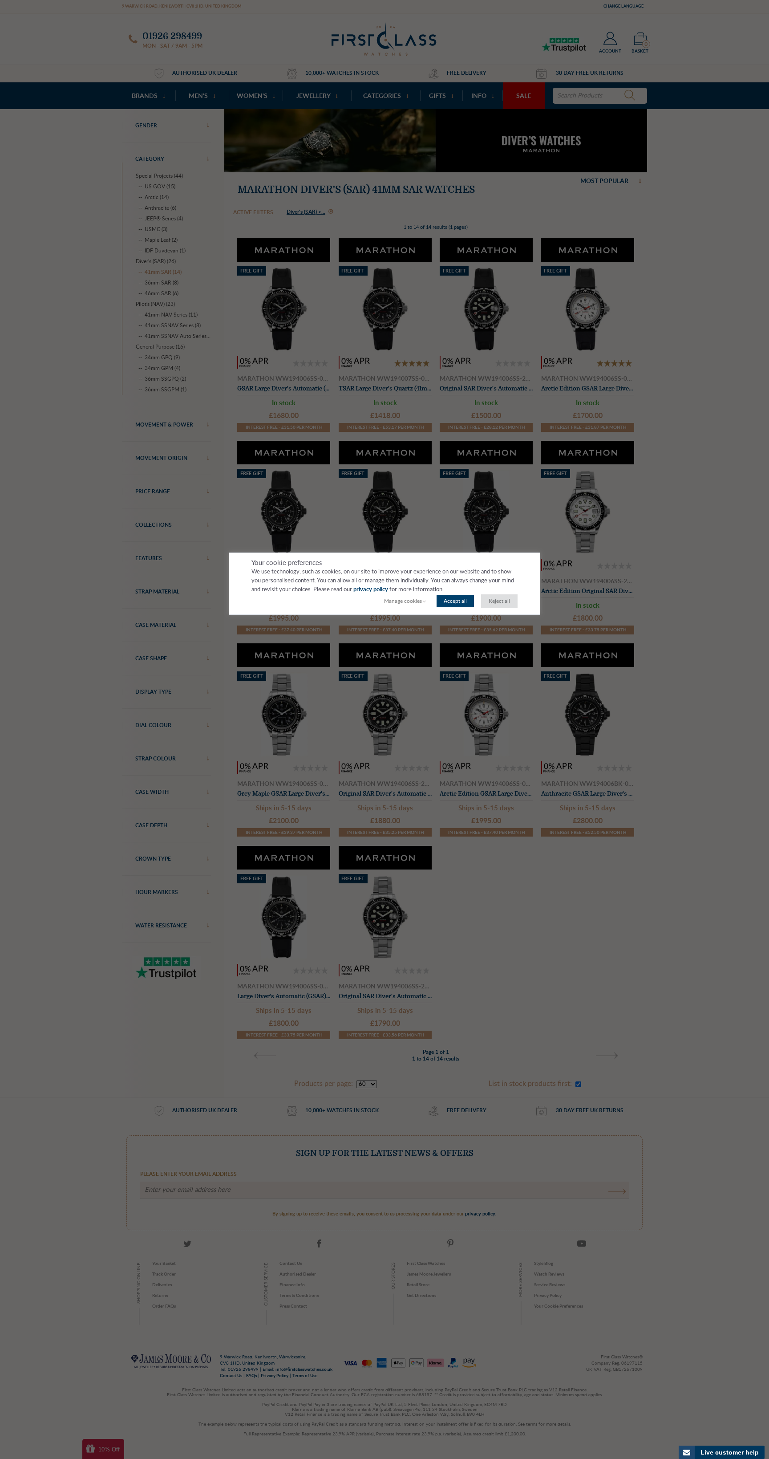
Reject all (499, 601)
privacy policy (370, 590)
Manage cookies (403, 601)
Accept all (455, 601)
